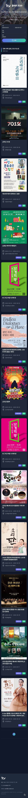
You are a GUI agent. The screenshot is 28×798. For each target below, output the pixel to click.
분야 (3, 35)
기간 (3, 25)
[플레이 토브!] (3, 779)
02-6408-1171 (6, 785)
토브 (2, 782)
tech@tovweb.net (9, 788)
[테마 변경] (24, 794)
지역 (3, 30)
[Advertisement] (14, 755)
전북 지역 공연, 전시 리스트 (11, 49)
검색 (15, 40)
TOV (13, 792)
